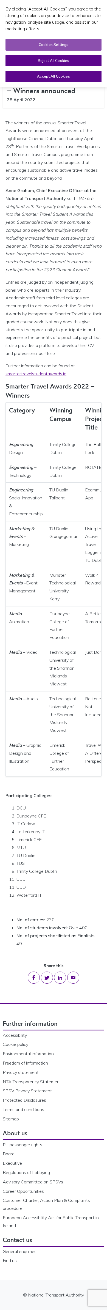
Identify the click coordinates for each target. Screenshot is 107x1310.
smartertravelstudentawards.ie (35, 373)
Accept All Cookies (53, 76)
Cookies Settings (53, 44)
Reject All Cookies (53, 60)
